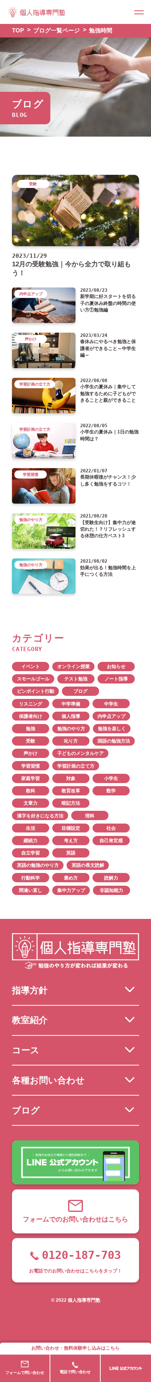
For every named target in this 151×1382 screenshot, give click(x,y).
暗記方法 (71, 803)
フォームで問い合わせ (24, 1372)
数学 (111, 790)
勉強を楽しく (112, 728)
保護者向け (30, 716)
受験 (30, 741)
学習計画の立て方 (75, 766)
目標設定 (71, 828)
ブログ (81, 691)
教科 (30, 790)
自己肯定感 (111, 840)
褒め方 (71, 878)
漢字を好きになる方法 (40, 816)
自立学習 (30, 853)
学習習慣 (30, 766)
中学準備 (71, 704)
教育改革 (71, 790)
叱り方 (71, 741)
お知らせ (116, 666)
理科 (89, 816)
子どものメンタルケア (80, 753)
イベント (30, 666)
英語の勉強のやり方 (38, 865)
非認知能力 (111, 890)
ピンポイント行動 (35, 691)
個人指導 (71, 716)
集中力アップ (71, 890)
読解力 (111, 878)
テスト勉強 (76, 679)
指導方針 (30, 990)
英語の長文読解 (88, 865)
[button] (139, 12)
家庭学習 (30, 778)
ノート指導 (116, 679)
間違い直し (30, 890)
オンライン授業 (73, 666)
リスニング (30, 704)
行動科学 (30, 878)
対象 (71, 778)
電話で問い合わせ (75, 1372)
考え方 (71, 840)
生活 (30, 828)
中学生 (111, 704)
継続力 (31, 840)
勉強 (30, 728)
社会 (111, 828)
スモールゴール (33, 679)
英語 (71, 853)
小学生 (111, 778)
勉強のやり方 (71, 728)
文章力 (31, 803)
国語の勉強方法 (114, 741)
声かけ (31, 753)
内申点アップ (111, 716)
